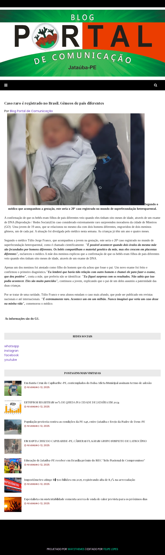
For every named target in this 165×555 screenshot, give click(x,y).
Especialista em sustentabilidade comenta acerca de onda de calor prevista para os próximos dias (85, 499)
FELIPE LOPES (110, 549)
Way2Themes (76, 549)
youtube (10, 360)
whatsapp (11, 346)
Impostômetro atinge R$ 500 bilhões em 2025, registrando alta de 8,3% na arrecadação (79, 479)
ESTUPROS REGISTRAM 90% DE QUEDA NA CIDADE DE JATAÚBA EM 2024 (71, 402)
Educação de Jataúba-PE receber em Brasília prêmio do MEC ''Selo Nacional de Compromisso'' (84, 460)
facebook (11, 355)
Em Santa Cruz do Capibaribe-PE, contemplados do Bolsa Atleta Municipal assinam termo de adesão (88, 383)
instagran (11, 350)
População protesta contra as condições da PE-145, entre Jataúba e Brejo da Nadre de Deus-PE (84, 421)
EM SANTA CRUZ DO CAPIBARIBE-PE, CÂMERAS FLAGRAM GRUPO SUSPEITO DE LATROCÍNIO (85, 441)
